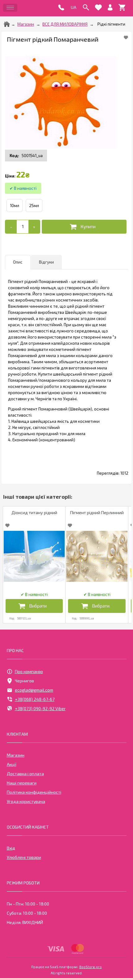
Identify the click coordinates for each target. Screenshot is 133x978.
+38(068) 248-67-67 (34, 699)
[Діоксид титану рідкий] (34, 556)
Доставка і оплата (25, 773)
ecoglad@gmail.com (34, 690)
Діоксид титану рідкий (34, 512)
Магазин (25, 24)
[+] (34, 226)
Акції (11, 764)
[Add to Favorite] (125, 37)
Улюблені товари (24, 857)
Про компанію (29, 671)
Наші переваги (21, 782)
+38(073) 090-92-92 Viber (40, 708)
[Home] (7, 24)
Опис (18, 262)
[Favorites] (98, 7)
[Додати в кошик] (84, 226)
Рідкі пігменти (111, 24)
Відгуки (46, 262)
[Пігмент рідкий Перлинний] (96, 556)
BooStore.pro (90, 966)
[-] (11, 226)
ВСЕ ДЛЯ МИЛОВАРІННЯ (65, 24)
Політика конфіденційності (34, 792)
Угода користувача (26, 801)
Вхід (11, 848)
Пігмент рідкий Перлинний (97, 512)
